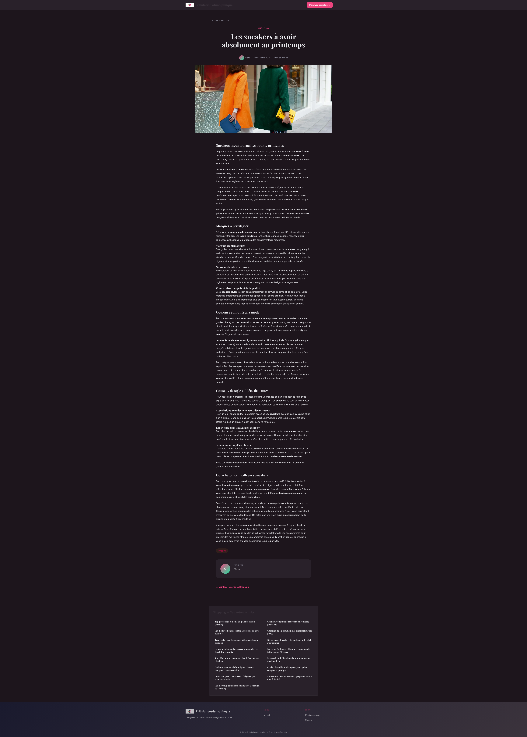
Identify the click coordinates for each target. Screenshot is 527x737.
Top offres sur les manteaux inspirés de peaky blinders (237, 659)
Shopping (225, 20)
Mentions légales (312, 715)
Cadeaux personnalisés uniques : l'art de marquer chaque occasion (234, 668)
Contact (308, 720)
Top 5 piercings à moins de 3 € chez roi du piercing (235, 623)
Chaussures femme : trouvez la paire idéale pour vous (288, 623)
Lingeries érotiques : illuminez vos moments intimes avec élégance (288, 650)
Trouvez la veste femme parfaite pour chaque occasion (236, 641)
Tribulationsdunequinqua (214, 5)
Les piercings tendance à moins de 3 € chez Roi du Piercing (237, 687)
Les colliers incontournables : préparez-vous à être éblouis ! (289, 678)
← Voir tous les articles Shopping (232, 587)
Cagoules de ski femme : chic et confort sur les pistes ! (289, 632)
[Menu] (338, 5)
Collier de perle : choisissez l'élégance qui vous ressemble (235, 678)
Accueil (215, 20)
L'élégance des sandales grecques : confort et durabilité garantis (236, 650)
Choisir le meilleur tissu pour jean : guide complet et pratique (287, 668)
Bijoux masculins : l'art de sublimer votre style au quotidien (289, 641)
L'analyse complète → (319, 5)
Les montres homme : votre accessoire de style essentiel (237, 632)
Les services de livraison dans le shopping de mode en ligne (289, 659)
